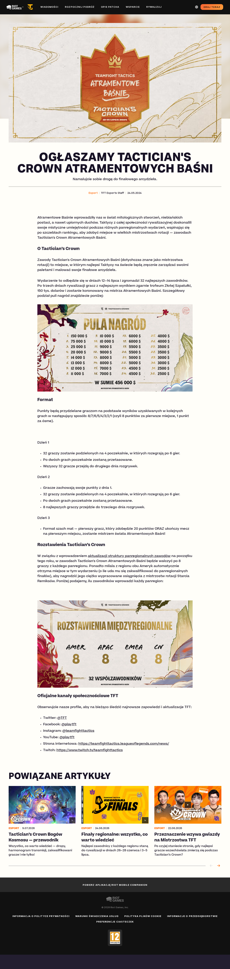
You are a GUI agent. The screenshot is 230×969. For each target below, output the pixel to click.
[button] (93, 193)
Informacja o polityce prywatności (41, 916)
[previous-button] (211, 866)
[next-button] (218, 866)
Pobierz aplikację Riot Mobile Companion (115, 884)
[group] (115, 821)
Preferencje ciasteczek (115, 921)
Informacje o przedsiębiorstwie (192, 916)
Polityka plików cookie (142, 916)
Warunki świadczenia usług (97, 916)
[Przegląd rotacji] (30, 7)
